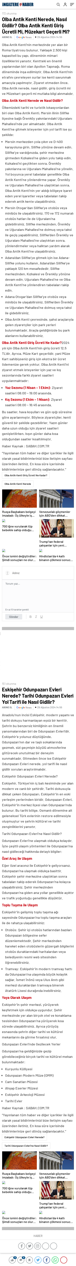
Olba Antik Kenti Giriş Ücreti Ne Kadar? (25, 475)
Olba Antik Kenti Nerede (17, 483)
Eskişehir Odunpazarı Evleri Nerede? (24, 1137)
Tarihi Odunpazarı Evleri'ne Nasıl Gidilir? (26, 1145)
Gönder (13, 616)
